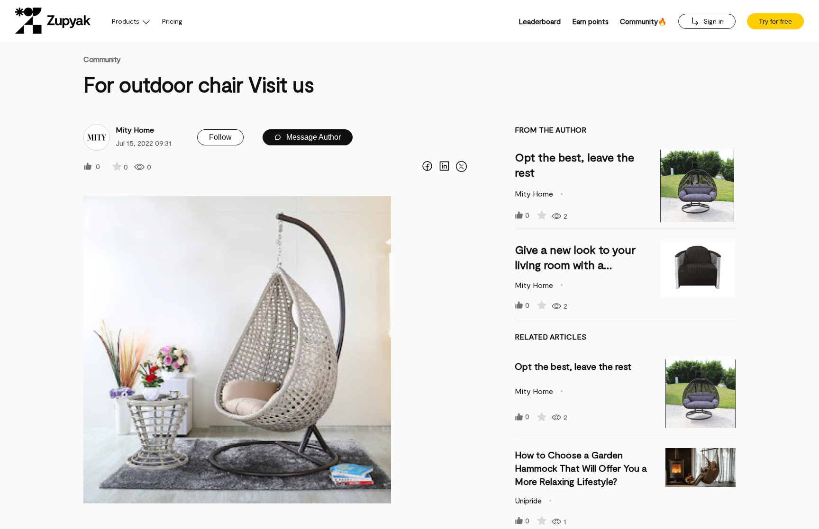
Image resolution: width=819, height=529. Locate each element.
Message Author (312, 137)
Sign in (712, 21)
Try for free (775, 21)
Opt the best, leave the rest (573, 366)
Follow (220, 137)
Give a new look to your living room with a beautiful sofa (575, 264)
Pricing (172, 21)
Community (102, 58)
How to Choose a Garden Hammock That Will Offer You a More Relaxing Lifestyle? (581, 468)
